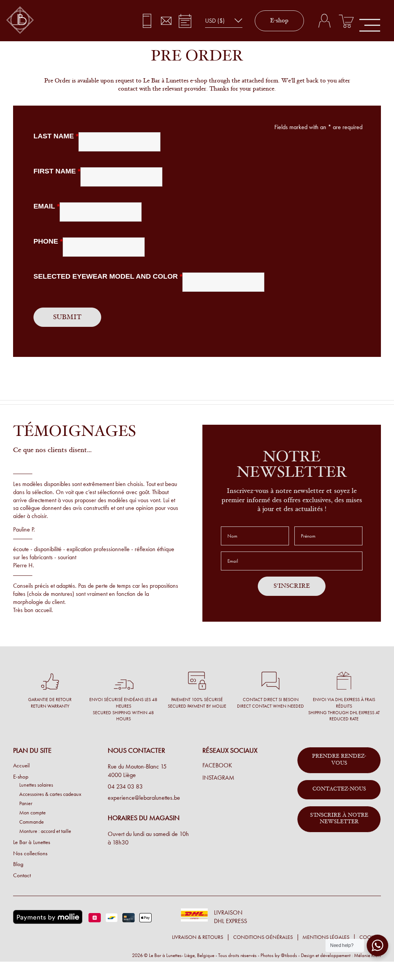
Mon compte (32, 812)
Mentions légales (325, 937)
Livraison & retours (197, 937)
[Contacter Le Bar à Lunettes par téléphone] (147, 21)
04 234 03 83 (125, 786)
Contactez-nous (339, 789)
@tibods (289, 955)
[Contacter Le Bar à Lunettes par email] (166, 21)
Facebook (217, 765)
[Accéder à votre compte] (324, 21)
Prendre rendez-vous (339, 760)
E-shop (279, 21)
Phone (48, 241)
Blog (18, 864)
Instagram (218, 778)
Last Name (55, 136)
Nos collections (30, 853)
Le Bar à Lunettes (31, 842)
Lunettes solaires (36, 785)
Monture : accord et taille (45, 831)
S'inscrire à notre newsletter (339, 819)
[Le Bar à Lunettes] (20, 20)
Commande (31, 822)
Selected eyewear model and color (107, 276)
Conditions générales (263, 937)
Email (46, 206)
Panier (25, 803)
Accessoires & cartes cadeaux (50, 794)
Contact (22, 875)
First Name (56, 171)
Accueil (21, 765)
